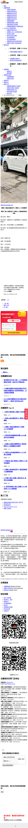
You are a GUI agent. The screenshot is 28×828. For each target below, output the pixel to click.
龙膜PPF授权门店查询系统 (14, 43)
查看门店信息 (7, 508)
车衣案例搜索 (10, 37)
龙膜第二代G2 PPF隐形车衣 (14, 32)
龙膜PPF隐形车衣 (8, 588)
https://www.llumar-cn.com (10, 506)
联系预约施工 (18, 364)
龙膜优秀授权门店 (12, 89)
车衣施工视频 (10, 33)
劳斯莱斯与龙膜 (8, 607)
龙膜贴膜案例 (10, 20)
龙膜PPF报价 (10, 78)
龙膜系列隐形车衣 (12, 30)
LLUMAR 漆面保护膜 (10, 28)
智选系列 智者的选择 (15, 60)
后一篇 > (6, 307)
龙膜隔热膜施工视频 (12, 22)
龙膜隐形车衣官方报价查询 (14, 41)
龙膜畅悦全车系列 (12, 13)
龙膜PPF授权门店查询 (13, 88)
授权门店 (6, 84)
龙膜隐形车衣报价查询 (7, 364)
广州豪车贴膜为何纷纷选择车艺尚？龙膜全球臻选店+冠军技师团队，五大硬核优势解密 (15, 391)
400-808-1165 (7, 504)
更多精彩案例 (7, 603)
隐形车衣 (6, 590)
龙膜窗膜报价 (10, 76)
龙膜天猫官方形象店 (12, 24)
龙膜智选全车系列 (12, 19)
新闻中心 (6, 82)
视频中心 (9, 71)
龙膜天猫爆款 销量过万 (16, 51)
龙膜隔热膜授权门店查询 (14, 86)
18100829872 (7, 505)
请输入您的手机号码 (9, 757)
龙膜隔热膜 (7, 8)
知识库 (5, 605)
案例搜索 (9, 73)
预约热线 (7, 205)
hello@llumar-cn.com (9, 684)
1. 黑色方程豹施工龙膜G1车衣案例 (15, 412)
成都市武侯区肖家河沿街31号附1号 (13, 502)
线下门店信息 (7, 597)
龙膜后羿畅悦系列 (12, 11)
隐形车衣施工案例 (12, 35)
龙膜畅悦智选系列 (12, 17)
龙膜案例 (6, 69)
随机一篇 (6, 305)
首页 (5, 6)
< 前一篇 (6, 303)
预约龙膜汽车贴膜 (12, 91)
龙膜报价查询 (7, 75)
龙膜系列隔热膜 (11, 9)
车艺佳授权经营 (11, 39)
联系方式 (9, 93)
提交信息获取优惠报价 (8, 765)
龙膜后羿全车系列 (12, 15)
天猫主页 (6, 610)
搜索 (20, 95)
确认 (2, 361)
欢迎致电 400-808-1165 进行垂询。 (13, 820)
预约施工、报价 (8, 599)
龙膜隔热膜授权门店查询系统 (15, 26)
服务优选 (6, 45)
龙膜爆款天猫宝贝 (15, 58)
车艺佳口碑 (7, 609)
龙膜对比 (6, 80)
